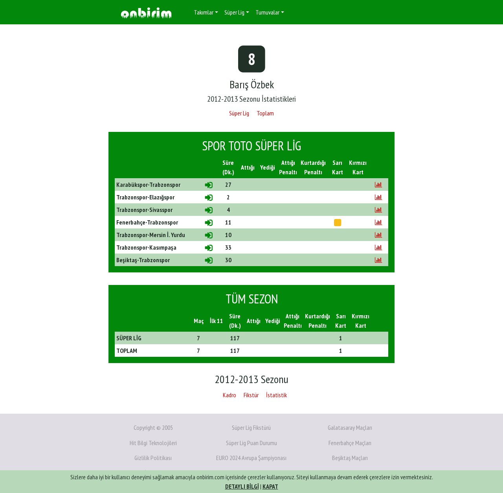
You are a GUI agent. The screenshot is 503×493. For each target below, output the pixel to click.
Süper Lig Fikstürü (251, 427)
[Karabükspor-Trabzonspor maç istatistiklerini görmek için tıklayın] (378, 184)
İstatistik (276, 395)
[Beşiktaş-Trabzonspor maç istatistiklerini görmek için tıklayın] (378, 260)
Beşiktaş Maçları (350, 458)
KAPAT (270, 486)
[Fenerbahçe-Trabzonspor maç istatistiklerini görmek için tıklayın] (378, 222)
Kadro (229, 395)
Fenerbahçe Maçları (350, 443)
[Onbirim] (146, 12)
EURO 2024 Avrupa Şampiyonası (251, 458)
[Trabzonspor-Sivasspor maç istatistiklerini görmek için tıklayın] (378, 210)
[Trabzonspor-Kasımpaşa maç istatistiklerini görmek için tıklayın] (378, 247)
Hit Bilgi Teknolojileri (153, 443)
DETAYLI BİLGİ (242, 486)
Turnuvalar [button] (267, 12)
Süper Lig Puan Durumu (251, 443)
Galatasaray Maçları (350, 427)
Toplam (265, 113)
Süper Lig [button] (234, 12)
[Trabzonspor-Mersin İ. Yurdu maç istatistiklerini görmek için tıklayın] (378, 235)
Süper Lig (239, 113)
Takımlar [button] (203, 12)
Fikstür (251, 395)
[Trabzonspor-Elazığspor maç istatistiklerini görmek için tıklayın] (378, 197)
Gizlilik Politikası (153, 458)
